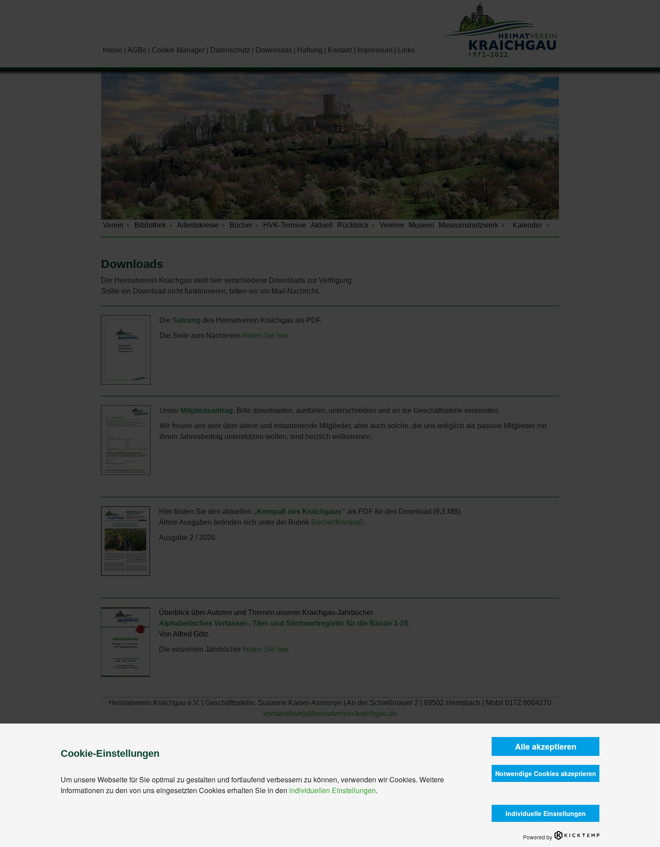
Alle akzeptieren (545, 746)
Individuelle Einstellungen (546, 813)
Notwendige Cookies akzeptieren (545, 773)
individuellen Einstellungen (332, 790)
